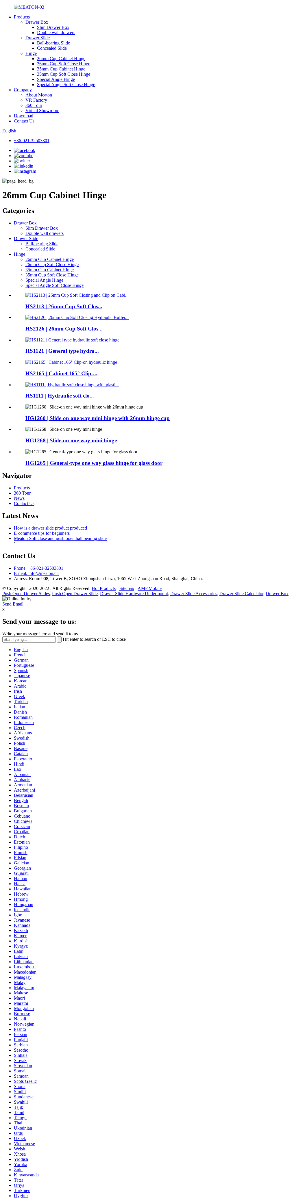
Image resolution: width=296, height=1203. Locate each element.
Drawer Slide (37, 37)
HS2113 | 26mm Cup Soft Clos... (63, 306)
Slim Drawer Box (53, 27)
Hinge (31, 53)
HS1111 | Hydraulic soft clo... (59, 396)
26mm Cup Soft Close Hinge (63, 63)
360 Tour (33, 105)
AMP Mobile (150, 588)
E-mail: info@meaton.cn (36, 573)
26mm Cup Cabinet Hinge (61, 58)
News (19, 498)
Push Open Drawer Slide (75, 593)
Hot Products (104, 588)
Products (22, 16)
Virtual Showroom (42, 110)
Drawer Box (36, 22)
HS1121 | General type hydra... (62, 351)
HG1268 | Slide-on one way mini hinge (71, 440)
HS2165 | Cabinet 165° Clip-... (61, 373)
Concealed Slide (52, 48)
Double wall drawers (56, 32)
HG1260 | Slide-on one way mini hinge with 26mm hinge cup (97, 418)
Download (23, 115)
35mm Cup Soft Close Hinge (63, 74)
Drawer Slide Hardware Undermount (134, 593)
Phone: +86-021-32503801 (38, 568)
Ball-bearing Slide (53, 42)
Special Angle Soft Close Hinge (66, 84)
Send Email (12, 604)
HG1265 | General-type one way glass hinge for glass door (93, 463)
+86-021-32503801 (31, 140)
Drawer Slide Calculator (241, 593)
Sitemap (126, 588)
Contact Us (24, 120)
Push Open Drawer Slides (26, 593)
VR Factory (36, 100)
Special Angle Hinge (56, 79)
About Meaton (38, 94)
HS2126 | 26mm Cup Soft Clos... (64, 329)
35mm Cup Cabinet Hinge (61, 68)
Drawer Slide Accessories (193, 593)
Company (23, 89)
